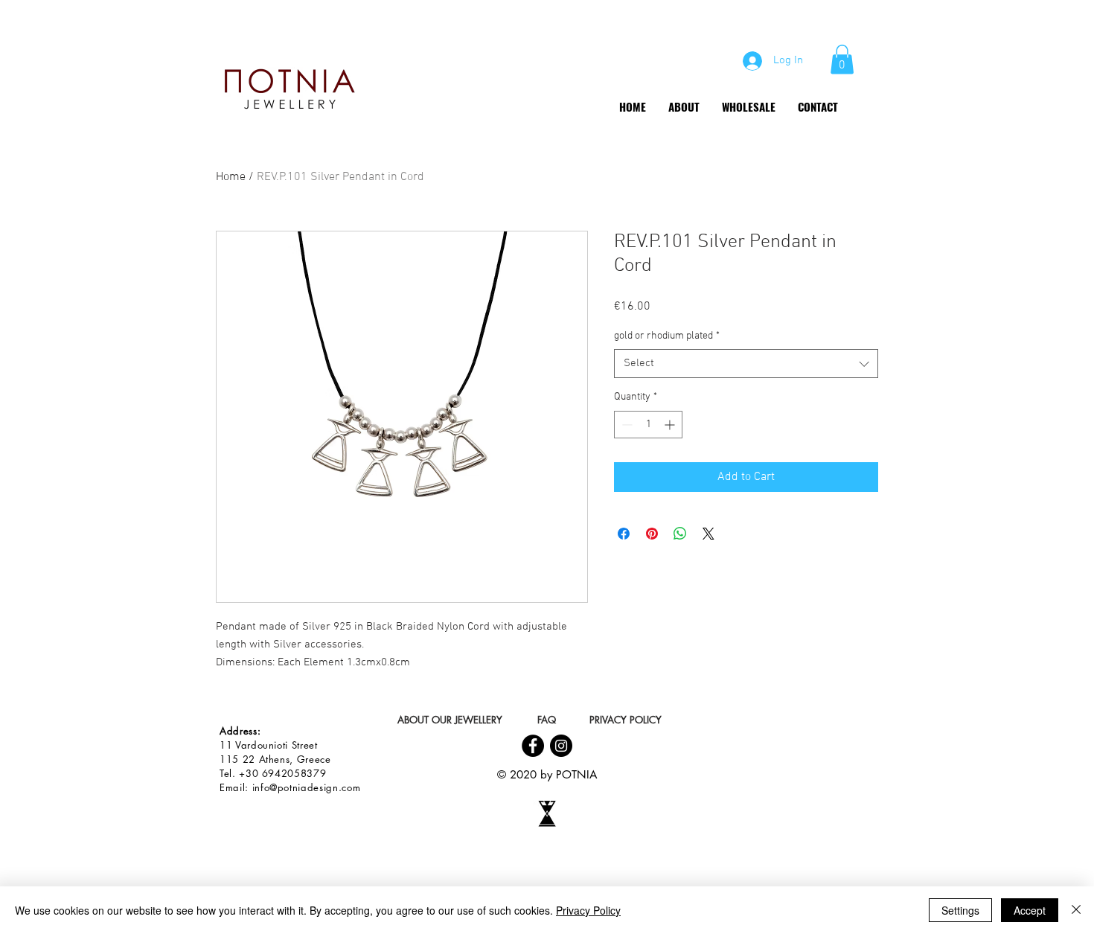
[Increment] (671, 425)
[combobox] (746, 363)
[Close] (1076, 910)
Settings (960, 910)
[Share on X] (708, 534)
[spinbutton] (648, 425)
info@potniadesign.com (306, 787)
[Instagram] (561, 746)
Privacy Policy (588, 910)
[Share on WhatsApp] (680, 534)
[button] (842, 59)
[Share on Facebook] (624, 534)
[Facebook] (533, 746)
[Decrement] (625, 425)
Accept (1030, 910)
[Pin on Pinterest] (652, 534)
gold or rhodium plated (667, 336)
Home (231, 177)
